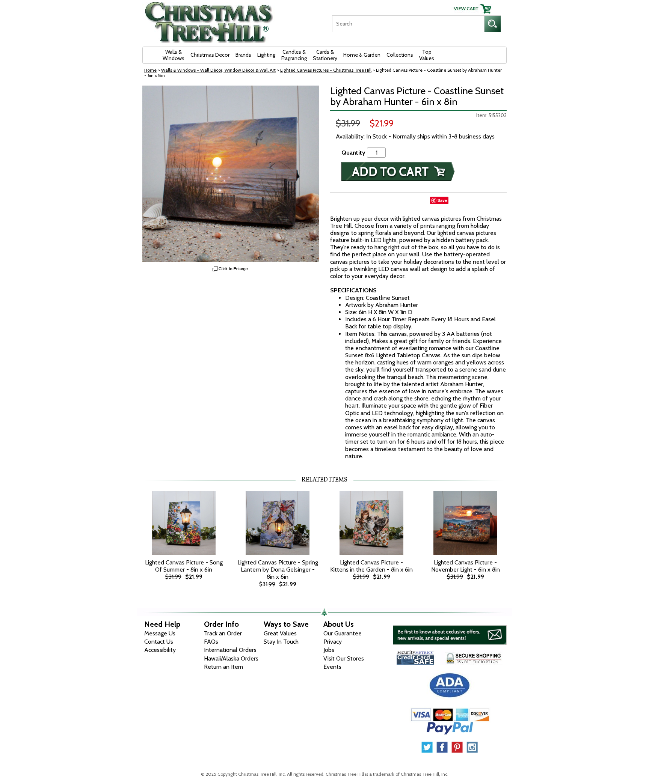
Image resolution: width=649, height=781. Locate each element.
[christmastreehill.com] (209, 19)
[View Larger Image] (230, 174)
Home (150, 70)
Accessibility (160, 649)
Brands (243, 54)
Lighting (266, 54)
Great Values (280, 633)
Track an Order (223, 633)
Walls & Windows (173, 55)
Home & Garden (361, 54)
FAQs (211, 641)
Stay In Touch (281, 641)
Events (332, 666)
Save (442, 200)
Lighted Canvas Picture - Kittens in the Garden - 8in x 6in (371, 566)
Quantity (353, 152)
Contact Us (158, 641)
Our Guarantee (342, 633)
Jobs (328, 649)
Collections (399, 54)
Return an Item (223, 666)
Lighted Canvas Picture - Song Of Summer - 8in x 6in (184, 566)
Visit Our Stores (343, 658)
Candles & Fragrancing (294, 55)
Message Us (159, 633)
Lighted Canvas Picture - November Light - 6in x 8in (465, 566)
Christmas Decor (209, 54)
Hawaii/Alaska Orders (231, 658)
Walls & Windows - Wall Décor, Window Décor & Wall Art (218, 70)
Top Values (426, 55)
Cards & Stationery (325, 55)
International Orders (230, 649)
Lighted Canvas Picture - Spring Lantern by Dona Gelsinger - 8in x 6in (277, 569)
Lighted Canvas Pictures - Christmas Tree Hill (325, 70)
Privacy (332, 641)
